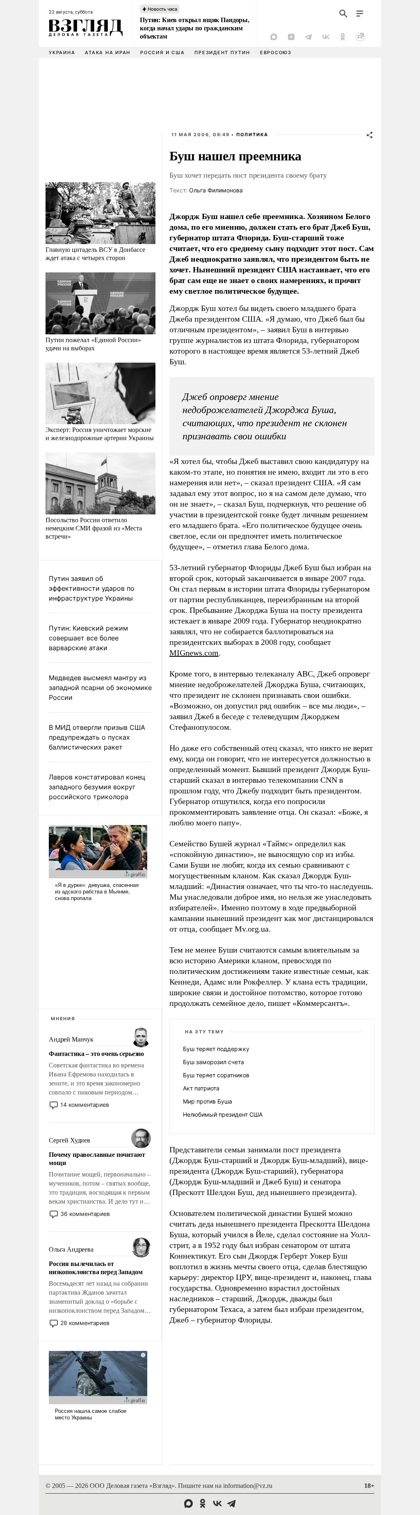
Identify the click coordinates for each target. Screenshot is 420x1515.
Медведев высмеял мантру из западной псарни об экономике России (100, 688)
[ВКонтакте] (326, 37)
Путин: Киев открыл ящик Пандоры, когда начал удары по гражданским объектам (194, 28)
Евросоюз (276, 52)
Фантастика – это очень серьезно (96, 1053)
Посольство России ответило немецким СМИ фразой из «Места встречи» (94, 527)
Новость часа (162, 9)
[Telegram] (308, 37)
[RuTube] (360, 37)
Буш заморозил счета (213, 1061)
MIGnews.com (194, 652)
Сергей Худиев (69, 1140)
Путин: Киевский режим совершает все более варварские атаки (88, 638)
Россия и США (162, 52)
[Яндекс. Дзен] (291, 37)
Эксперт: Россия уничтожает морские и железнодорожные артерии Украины (100, 433)
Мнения (63, 1018)
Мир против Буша (207, 1101)
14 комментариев (84, 1104)
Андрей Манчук (71, 1039)
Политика (252, 134)
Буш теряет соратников (216, 1075)
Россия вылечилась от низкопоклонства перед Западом (95, 1267)
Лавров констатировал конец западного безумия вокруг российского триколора (97, 787)
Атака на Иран (107, 52)
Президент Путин (222, 52)
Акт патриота (201, 1088)
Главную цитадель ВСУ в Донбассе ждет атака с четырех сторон (95, 253)
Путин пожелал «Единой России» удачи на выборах (93, 343)
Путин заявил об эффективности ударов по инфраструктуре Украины (92, 588)
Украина (62, 52)
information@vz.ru (247, 1485)
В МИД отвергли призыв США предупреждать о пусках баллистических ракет (97, 737)
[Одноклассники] (343, 37)
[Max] (274, 37)
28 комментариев (85, 1322)
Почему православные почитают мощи (97, 1158)
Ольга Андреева (71, 1249)
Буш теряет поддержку (216, 1048)
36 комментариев (85, 1213)
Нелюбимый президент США (222, 1114)
